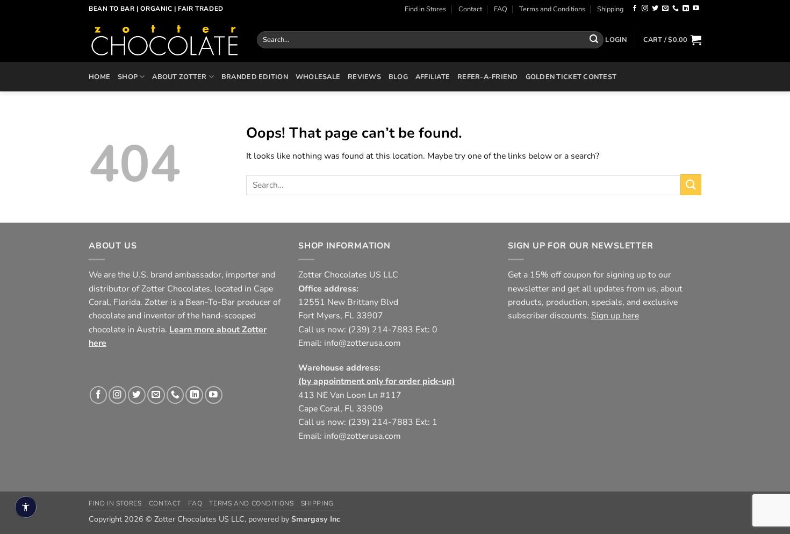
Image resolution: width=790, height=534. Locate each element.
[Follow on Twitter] (655, 8)
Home (99, 76)
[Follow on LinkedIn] (686, 8)
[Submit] (690, 184)
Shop (128, 76)
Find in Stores (425, 8)
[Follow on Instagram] (645, 8)
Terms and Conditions (552, 8)
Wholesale (318, 76)
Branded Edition (254, 76)
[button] (616, 39)
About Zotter (179, 76)
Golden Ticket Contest (571, 76)
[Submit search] (594, 39)
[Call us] (675, 8)
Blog (398, 76)
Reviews (364, 76)
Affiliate (432, 76)
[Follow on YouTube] (696, 8)
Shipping (610, 8)
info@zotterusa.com (362, 343)
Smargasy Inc (315, 519)
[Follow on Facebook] (634, 8)
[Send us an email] (665, 8)
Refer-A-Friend (487, 76)
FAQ (500, 8)
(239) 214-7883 (380, 330)
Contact (470, 8)
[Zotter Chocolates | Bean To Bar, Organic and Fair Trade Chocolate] (165, 40)
